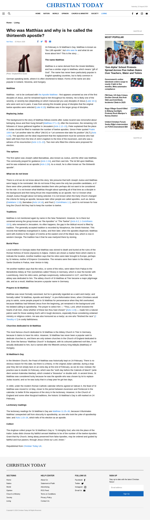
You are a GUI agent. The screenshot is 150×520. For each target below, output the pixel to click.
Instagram (79, 487)
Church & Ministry (79, 13)
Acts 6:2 (75, 221)
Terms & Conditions (48, 494)
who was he (71, 50)
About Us (44, 480)
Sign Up (126, 494)
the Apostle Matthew (48, 94)
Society (94, 13)
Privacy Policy (46, 497)
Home (38, 13)
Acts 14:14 (38, 202)
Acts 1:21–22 (38, 142)
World (55, 13)
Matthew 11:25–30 (61, 411)
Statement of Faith (48, 483)
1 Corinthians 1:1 (62, 202)
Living (104, 13)
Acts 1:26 (44, 164)
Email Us (78, 490)
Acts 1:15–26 (22, 417)
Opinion (65, 13)
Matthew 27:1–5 (51, 123)
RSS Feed (45, 490)
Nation (46, 13)
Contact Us (45, 501)
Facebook (79, 480)
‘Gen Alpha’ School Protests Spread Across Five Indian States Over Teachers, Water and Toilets (123, 70)
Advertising (45, 487)
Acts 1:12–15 (60, 126)
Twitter (78, 483)
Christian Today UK (33, 446)
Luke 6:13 (40, 107)
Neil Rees (9, 42)
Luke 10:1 (91, 101)
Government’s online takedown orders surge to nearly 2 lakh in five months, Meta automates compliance (116, 84)
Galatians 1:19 (14, 202)
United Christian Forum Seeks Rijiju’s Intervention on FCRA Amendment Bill (116, 124)
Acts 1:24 (45, 161)
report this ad (137, 31)
